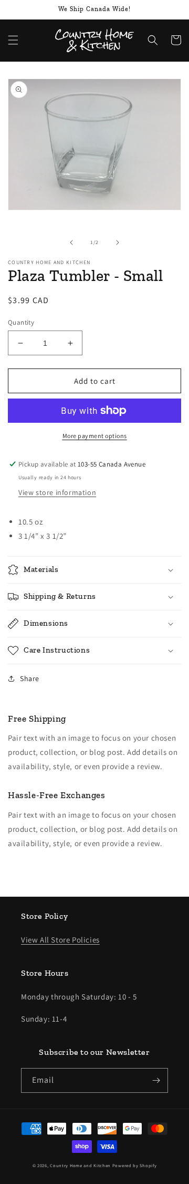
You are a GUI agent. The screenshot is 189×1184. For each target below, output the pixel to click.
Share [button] (29, 678)
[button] (13, 40)
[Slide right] (117, 242)
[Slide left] (71, 242)
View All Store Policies (60, 940)
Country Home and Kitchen (80, 1165)
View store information (57, 492)
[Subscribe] (155, 1080)
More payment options (94, 436)
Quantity (21, 322)
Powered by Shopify (134, 1165)
